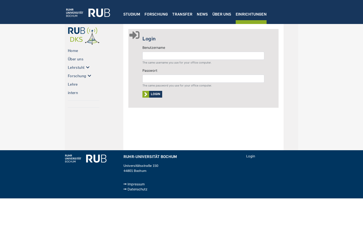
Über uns (221, 14)
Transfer (182, 14)
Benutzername (153, 47)
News (202, 14)
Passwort (149, 70)
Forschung (156, 14)
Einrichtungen (251, 14)
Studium (131, 14)
